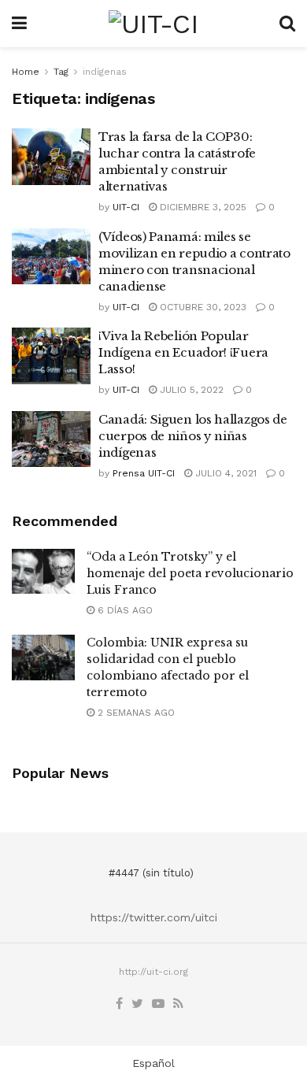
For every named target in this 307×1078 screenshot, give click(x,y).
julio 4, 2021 (224, 473)
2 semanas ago (134, 712)
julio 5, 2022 (190, 389)
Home (25, 71)
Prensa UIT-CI (144, 473)
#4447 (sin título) (151, 873)
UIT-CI (126, 207)
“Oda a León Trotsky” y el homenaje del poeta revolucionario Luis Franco (190, 573)
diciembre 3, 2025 (201, 207)
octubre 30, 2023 (201, 307)
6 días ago (123, 610)
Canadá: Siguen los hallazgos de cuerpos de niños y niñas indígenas (192, 436)
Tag (61, 71)
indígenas (105, 71)
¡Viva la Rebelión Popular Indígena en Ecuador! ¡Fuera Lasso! (183, 352)
